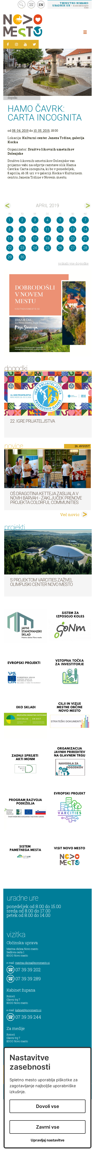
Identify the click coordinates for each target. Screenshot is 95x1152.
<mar (7, 205)
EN (41, 4)
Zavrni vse (47, 1127)
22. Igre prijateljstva (32, 421)
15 (10, 238)
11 (47, 229)
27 (73, 248)
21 (85, 238)
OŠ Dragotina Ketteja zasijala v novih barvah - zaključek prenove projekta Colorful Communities (46, 498)
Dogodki (12, 98)
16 (22, 238)
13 (73, 229)
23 (22, 248)
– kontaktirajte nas (70, 5)
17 (35, 238)
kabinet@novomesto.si (28, 1010)
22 (10, 248)
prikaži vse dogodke (73, 263)
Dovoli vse (47, 1106)
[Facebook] (7, 44)
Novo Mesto (33, 25)
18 (47, 238)
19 (60, 238)
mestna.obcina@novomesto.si (32, 962)
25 (47, 248)
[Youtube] (25, 44)
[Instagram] (16, 44)
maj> (87, 205)
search (21, 4)
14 (85, 229)
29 (10, 257)
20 (73, 238)
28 (85, 248)
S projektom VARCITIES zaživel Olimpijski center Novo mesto (41, 582)
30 (22, 257)
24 (35, 248)
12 (60, 229)
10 (35, 229)
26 (60, 248)
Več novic (70, 514)
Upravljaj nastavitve (48, 1140)
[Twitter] (34, 44)
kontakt (31, 4)
